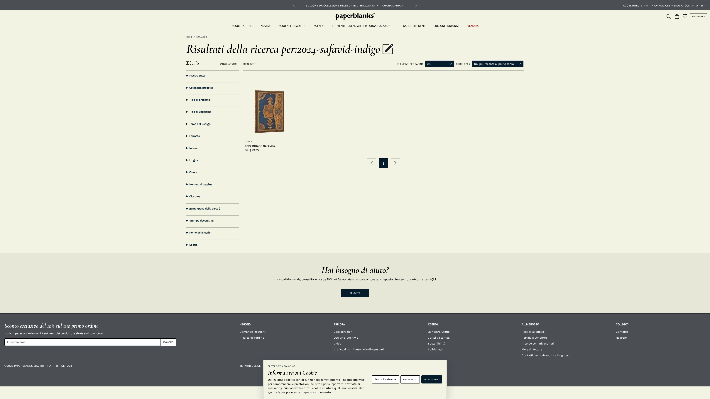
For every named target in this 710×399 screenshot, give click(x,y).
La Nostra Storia (439, 331)
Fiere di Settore (532, 349)
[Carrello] (677, 17)
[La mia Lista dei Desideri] (685, 17)
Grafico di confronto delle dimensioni (359, 349)
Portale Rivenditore (534, 337)
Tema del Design (200, 124)
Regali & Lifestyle (413, 26)
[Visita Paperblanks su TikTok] (609, 368)
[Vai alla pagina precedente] (371, 163)
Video (337, 343)
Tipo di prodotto (199, 99)
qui (334, 279)
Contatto (691, 5)
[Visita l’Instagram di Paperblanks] (532, 368)
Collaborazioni (343, 331)
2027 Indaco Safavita (260, 146)
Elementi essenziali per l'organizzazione (362, 26)
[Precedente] (294, 5)
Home (189, 37)
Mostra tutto (197, 75)
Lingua (193, 160)
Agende (319, 26)
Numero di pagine (200, 184)
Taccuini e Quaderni (291, 26)
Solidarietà (435, 349)
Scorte (193, 244)
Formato (194, 136)
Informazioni (660, 5)
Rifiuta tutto (410, 379)
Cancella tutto (228, 64)
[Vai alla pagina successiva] (395, 163)
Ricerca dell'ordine (252, 337)
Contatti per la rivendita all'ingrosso (546, 355)
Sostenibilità (436, 343)
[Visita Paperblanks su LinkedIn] (648, 368)
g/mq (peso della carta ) (204, 208)
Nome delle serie (200, 232)
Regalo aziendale (533, 331)
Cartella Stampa (439, 337)
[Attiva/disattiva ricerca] (669, 17)
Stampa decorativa (201, 220)
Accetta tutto (431, 379)
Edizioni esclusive (446, 26)
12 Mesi (248, 141)
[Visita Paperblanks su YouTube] (571, 368)
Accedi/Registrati (636, 5)
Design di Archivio (346, 337)
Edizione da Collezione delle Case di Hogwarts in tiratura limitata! (355, 5)
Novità (265, 26)
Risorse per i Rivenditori (538, 343)
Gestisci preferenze (385, 379)
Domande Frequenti (253, 331)
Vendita (473, 26)
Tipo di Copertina (200, 111)
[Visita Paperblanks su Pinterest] (687, 368)
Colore (193, 172)
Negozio (677, 5)
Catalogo (201, 37)
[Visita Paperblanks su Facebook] (493, 368)
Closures (194, 196)
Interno (193, 148)
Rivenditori (698, 16)
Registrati (168, 342)
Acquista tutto (242, 26)
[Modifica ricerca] (388, 49)
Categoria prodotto (201, 87)
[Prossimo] (416, 5)
